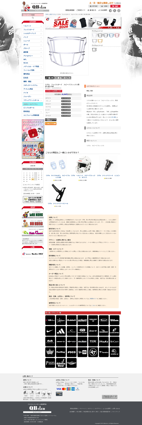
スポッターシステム (30, 85)
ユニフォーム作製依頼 (31, 115)
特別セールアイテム (30, 104)
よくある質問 (106, 408)
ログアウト (98, 408)
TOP (47, 14)
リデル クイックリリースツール (58, 203)
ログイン (90, 408)
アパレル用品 (28, 89)
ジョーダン (27, 96)
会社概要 (72, 411)
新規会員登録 (74, 408)
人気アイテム (52, 14)
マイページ (83, 408)
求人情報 (79, 411)
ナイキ (25, 93)
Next (42, 165)
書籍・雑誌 (27, 81)
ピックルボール (28, 108)
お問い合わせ (116, 408)
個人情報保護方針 (105, 411)
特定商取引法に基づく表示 (90, 411)
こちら (93, 305)
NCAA (25, 63)
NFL (25, 59)
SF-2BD (113, 117)
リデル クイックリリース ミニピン (108, 175)
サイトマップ (116, 411)
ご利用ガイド (93, 298)
